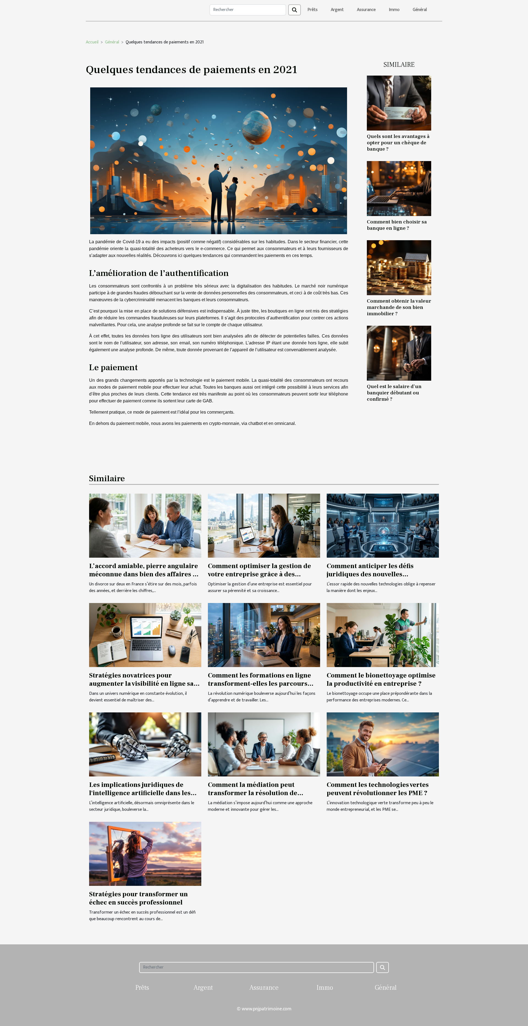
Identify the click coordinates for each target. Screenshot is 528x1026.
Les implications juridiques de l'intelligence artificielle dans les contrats (140, 793)
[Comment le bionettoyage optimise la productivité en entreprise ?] (383, 634)
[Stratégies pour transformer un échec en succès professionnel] (145, 853)
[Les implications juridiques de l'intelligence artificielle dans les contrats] (145, 744)
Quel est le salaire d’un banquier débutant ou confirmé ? (394, 392)
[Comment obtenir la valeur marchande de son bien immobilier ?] (399, 267)
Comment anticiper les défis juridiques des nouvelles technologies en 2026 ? (370, 574)
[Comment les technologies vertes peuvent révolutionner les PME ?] (383, 744)
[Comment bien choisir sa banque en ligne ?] (399, 188)
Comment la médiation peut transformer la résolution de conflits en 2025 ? (252, 793)
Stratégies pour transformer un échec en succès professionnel (138, 898)
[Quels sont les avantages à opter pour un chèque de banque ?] (399, 103)
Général (420, 9)
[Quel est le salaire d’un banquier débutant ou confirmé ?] (399, 353)
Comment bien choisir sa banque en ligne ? (397, 225)
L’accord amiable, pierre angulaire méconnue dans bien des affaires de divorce (144, 574)
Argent (337, 9)
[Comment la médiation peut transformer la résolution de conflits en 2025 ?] (264, 744)
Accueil (92, 42)
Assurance (366, 9)
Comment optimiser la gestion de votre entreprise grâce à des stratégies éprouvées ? (259, 574)
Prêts (312, 9)
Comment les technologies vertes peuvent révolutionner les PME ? (378, 789)
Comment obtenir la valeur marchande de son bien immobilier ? (399, 307)
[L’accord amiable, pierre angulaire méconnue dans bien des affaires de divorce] (145, 525)
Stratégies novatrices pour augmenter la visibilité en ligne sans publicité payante (145, 683)
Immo (394, 9)
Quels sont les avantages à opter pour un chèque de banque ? (398, 142)
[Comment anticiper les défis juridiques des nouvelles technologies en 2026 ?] (383, 525)
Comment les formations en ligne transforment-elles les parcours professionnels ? (259, 683)
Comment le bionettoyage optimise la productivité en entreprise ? (381, 679)
